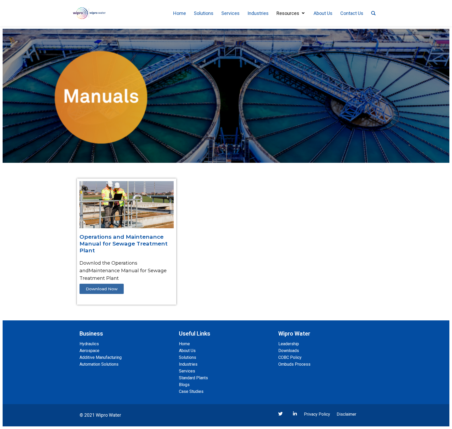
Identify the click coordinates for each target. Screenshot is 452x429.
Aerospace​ (89, 350)
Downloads (288, 350)
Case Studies (191, 391)
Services (187, 371)
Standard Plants (193, 377)
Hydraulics (89, 343)
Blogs (184, 384)
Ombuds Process (294, 364)
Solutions (187, 357)
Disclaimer (346, 414)
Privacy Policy (317, 414)
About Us (187, 350)
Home (184, 343)
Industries (188, 364)
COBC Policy (290, 357)
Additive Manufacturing (101, 357)
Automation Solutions (99, 364)
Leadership (288, 343)
